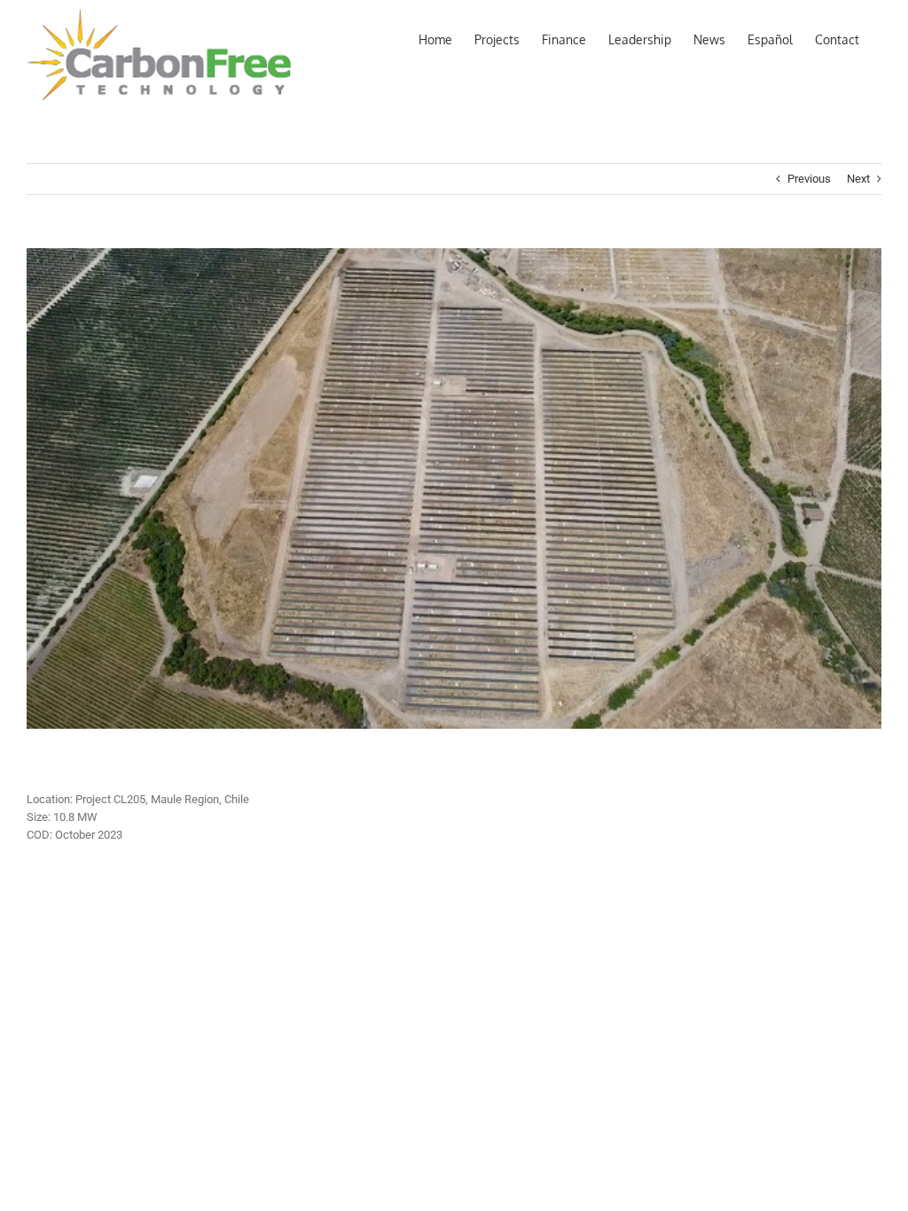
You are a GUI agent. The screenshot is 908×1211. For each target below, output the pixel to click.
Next (858, 178)
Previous (809, 178)
